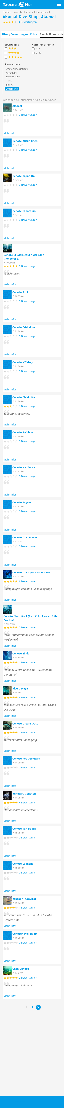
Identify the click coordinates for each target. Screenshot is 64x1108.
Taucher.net (17, 4)
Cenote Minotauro (24, 211)
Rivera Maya (20, 689)
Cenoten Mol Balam (24, 934)
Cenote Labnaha (22, 864)
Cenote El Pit (20, 654)
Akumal (17, 106)
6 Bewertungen (28, 581)
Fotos (34, 34)
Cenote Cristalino (23, 327)
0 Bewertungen (28, 114)
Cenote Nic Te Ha (23, 467)
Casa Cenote (20, 969)
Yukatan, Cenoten (24, 794)
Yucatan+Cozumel (24, 899)
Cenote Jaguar (21, 502)
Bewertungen (19, 34)
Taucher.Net (19, 1101)
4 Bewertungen (28, 697)
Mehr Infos (10, 133)
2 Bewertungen (28, 627)
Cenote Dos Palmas (25, 537)
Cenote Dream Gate (25, 724)
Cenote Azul (20, 292)
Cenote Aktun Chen (25, 141)
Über (5, 34)
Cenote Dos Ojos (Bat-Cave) (31, 572)
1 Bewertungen (28, 266)
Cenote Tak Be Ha (24, 829)
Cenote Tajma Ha (23, 176)
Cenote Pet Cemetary (26, 759)
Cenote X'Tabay (22, 362)
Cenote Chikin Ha (23, 397)
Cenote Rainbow (22, 432)
